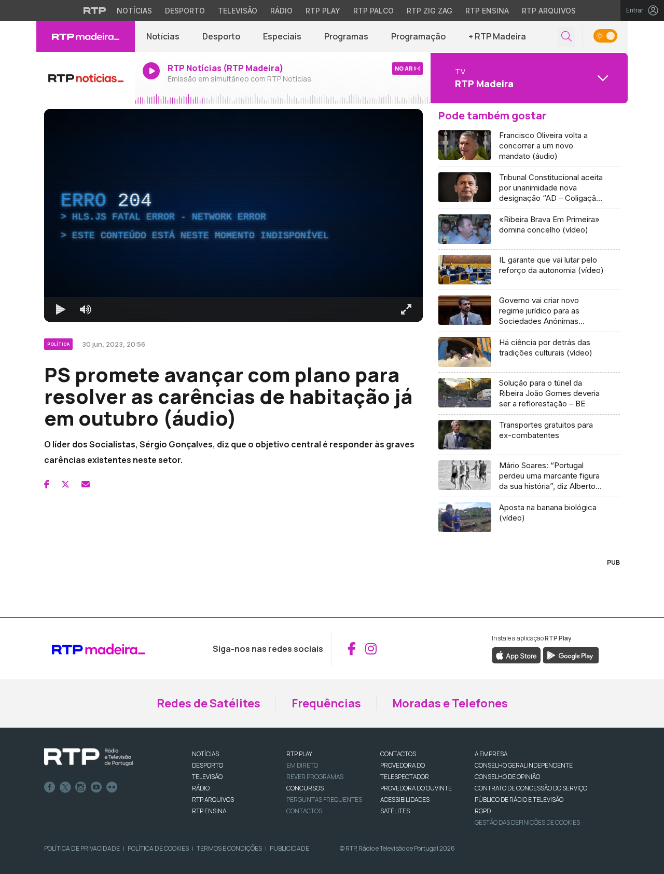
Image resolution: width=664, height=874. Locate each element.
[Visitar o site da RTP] (95, 10)
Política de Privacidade (82, 848)
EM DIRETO (302, 765)
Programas (346, 36)
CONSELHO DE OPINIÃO (507, 776)
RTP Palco (373, 10)
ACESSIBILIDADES (405, 799)
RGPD (483, 811)
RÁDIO (201, 788)
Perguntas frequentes (324, 799)
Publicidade (289, 848)
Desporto (185, 10)
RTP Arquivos (549, 10)
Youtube (96, 787)
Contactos (304, 811)
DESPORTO (207, 765)
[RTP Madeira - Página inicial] (85, 36)
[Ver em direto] (85, 78)
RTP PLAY (299, 753)
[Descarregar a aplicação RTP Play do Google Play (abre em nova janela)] (571, 654)
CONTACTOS (398, 753)
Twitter (65, 787)
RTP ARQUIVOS (213, 799)
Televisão (237, 10)
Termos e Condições (229, 848)
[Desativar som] (85, 309)
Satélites (395, 811)
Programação (418, 36)
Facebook (50, 787)
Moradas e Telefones (450, 703)
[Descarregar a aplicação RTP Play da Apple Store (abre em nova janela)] (516, 654)
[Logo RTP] (88, 757)
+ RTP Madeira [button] (497, 36)
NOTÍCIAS (205, 753)
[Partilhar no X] (65, 484)
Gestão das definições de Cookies (527, 822)
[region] (233, 215)
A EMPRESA (491, 753)
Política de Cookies (158, 848)
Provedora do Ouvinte (416, 788)
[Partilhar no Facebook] (46, 484)
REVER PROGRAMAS (314, 776)
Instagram (81, 787)
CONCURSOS (305, 788)
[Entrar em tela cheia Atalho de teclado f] (406, 309)
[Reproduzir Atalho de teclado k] (60, 309)
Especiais (282, 36)
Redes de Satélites (208, 703)
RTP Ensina (487, 10)
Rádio (281, 10)
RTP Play (323, 10)
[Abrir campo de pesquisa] (566, 36)
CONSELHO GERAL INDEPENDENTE (524, 765)
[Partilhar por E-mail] (85, 484)
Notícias (134, 10)
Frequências (326, 703)
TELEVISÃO (207, 776)
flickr (112, 787)
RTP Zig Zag (429, 10)
